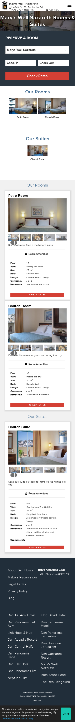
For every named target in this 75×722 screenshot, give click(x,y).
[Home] (5, 5)
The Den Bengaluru (55, 682)
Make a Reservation (22, 577)
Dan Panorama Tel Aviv (21, 624)
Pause (13, 243)
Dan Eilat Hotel (18, 664)
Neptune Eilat (18, 678)
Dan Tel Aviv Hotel (21, 615)
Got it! (66, 713)
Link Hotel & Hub (20, 632)
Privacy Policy (18, 591)
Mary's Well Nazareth (49, 666)
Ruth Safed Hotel (53, 675)
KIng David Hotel (53, 615)
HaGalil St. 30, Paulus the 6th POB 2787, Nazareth (27, 8)
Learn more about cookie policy (18, 718)
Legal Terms (17, 584)
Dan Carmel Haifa (20, 646)
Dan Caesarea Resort (51, 655)
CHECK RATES (37, 294)
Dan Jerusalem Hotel (52, 624)
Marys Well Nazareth (23, 3)
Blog (11, 598)
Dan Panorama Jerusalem (51, 634)
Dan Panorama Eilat (22, 671)
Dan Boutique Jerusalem (51, 645)
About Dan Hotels (21, 570)
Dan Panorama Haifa (18, 655)
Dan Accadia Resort (22, 639)
